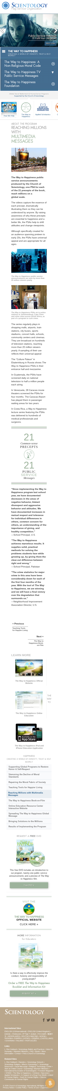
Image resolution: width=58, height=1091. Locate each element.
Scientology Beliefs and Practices (31, 1049)
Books (37, 1051)
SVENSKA (8, 1038)
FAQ (32, 1051)
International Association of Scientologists (21, 1071)
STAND (8, 1073)
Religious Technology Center (40, 1066)
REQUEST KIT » (29, 993)
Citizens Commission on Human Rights (25, 1078)
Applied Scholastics (42, 114)
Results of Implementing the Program (27, 826)
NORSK (42, 1036)
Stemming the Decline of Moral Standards (24, 775)
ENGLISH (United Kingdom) (39, 1031)
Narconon (45, 1073)
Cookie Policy (21, 1088)
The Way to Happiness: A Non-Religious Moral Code (22, 64)
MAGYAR (34, 1036)
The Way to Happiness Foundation (19, 84)
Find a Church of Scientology (34, 1053)
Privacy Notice (8, 1088)
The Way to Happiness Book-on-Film (27, 800)
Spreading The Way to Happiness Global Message (29, 814)
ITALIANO (20, 1041)
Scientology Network (35, 1062)
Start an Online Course (13, 1069)
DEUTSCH (25, 1036)
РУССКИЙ (42, 1034)
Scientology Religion (12, 1064)
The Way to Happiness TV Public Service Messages (22, 74)
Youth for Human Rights (29, 1077)
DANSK (7, 1034)
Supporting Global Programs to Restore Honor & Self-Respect (28, 768)
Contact (18, 1053)
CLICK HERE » (29, 924)
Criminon (36, 1073)
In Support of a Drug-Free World (33, 1075)
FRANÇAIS (16, 1034)
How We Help (9, 116)
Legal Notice (45, 1088)
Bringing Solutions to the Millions (26, 821)
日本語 (33, 1034)
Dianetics (22, 1062)
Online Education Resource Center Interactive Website (26, 807)
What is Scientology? (30, 1064)
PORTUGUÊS (31, 1041)
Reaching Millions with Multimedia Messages (25, 794)
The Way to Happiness (25, 115)
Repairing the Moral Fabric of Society (27, 782)
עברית (26, 1034)
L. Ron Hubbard (11, 1049)
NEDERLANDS (14, 1036)
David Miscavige (21, 1066)
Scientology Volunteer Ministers (36, 1069)
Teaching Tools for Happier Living (25, 787)
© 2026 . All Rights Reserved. (28, 1086)
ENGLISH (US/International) (15, 1031)
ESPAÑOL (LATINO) (22, 1038)
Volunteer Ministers (21, 1051)
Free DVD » (29, 885)
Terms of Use (33, 1088)
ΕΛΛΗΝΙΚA (10, 1041)
